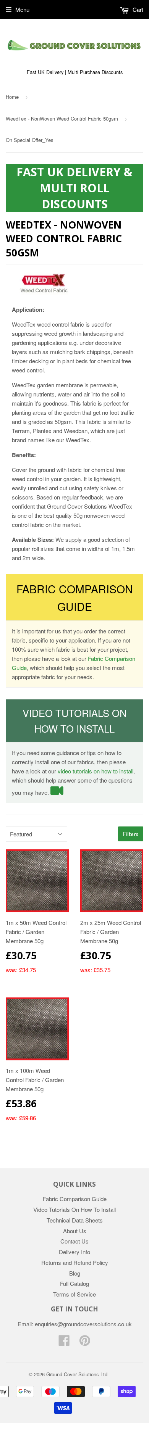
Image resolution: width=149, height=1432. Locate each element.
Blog (74, 1273)
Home (12, 96)
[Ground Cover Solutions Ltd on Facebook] (64, 1343)
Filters (130, 834)
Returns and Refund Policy (74, 1262)
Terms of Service (74, 1294)
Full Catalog (74, 1283)
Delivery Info (74, 1252)
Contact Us (74, 1241)
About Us (74, 1231)
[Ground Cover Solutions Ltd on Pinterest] (85, 1343)
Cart (137, 9)
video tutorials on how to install (95, 771)
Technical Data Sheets (75, 1220)
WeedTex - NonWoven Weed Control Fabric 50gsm (62, 118)
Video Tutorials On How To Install (74, 1209)
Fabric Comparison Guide (75, 1199)
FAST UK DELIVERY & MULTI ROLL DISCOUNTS (74, 188)
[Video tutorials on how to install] (56, 792)
